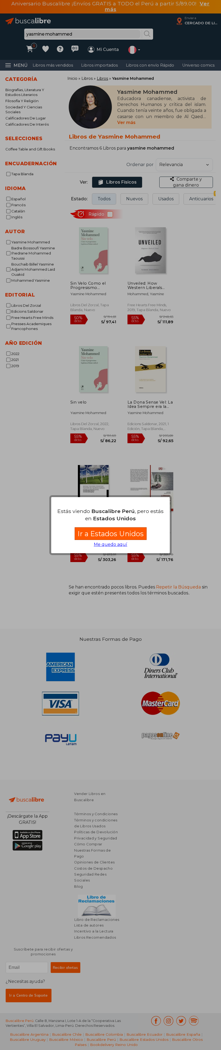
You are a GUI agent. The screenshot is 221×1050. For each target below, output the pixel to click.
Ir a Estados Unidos (111, 533)
